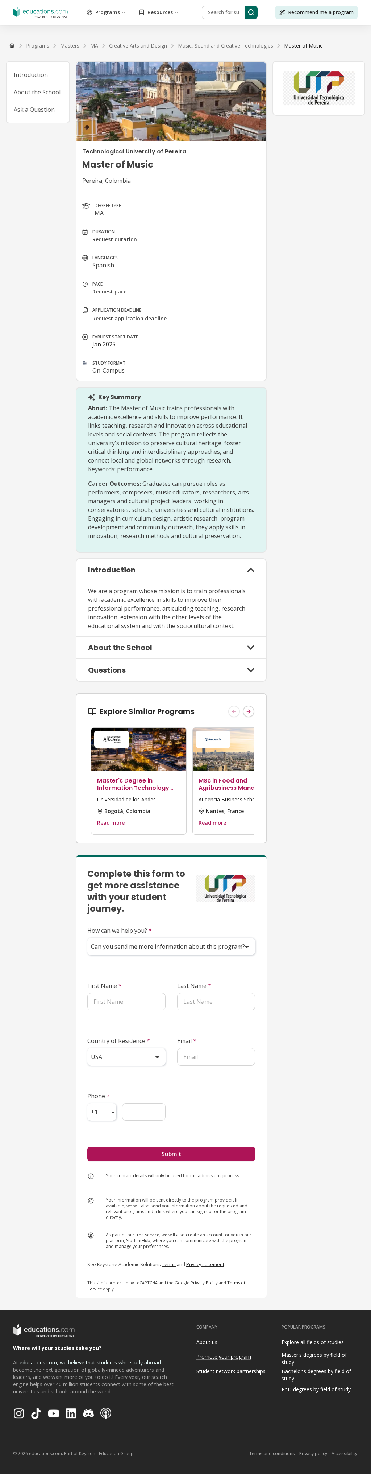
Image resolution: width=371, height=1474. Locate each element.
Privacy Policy (204, 1282)
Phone (98, 1096)
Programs (107, 12)
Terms (169, 1264)
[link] (303, 45)
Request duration (114, 239)
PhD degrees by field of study (316, 1389)
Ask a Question (34, 110)
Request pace (109, 291)
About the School (37, 92)
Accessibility (344, 1453)
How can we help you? (119, 931)
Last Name (194, 986)
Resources (160, 12)
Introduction (31, 75)
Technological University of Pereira (134, 151)
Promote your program (223, 1356)
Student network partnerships (231, 1371)
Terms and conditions (272, 1453)
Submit (171, 1154)
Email (186, 1041)
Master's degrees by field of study (314, 1358)
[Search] (251, 12)
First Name (104, 986)
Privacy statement (205, 1264)
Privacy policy (313, 1453)
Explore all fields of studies (313, 1342)
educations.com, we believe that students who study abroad (90, 1362)
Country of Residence (118, 1041)
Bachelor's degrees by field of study (316, 1374)
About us (206, 1342)
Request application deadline (129, 318)
